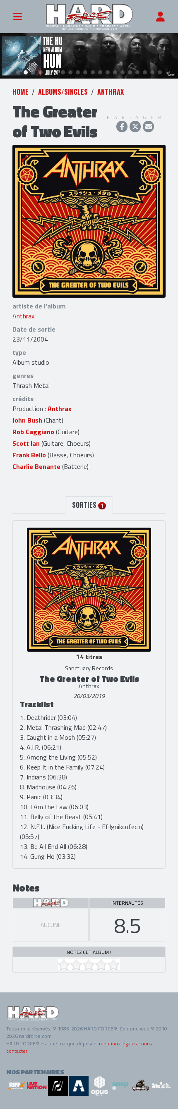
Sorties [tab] (87, 505)
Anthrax (110, 92)
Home (20, 92)
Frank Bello (29, 455)
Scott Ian (26, 443)
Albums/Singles (63, 92)
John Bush (27, 420)
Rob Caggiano (33, 432)
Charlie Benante (36, 466)
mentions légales (118, 1043)
